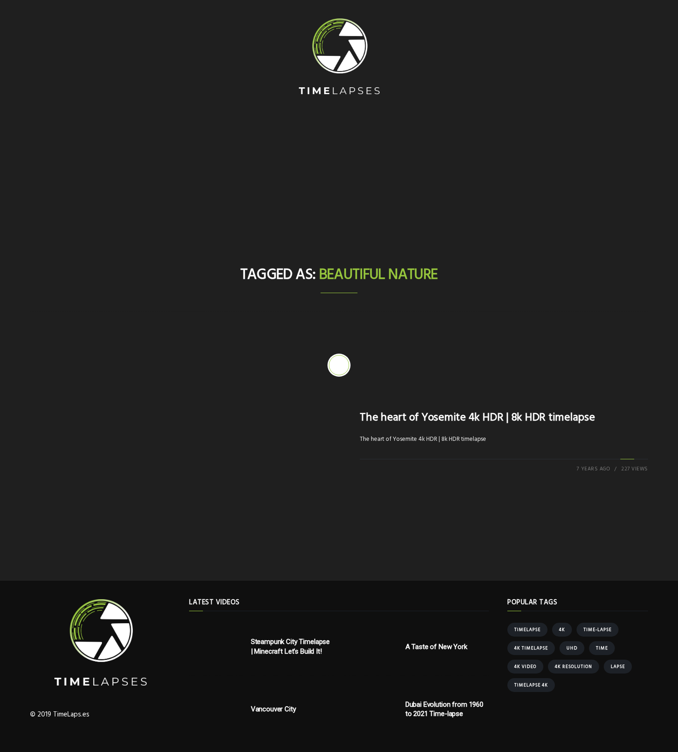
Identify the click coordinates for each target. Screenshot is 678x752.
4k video (525, 666)
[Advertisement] (339, 193)
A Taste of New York (436, 647)
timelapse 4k (531, 685)
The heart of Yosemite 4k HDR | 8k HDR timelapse (477, 418)
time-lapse (597, 629)
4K (562, 629)
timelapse (527, 629)
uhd (571, 648)
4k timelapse (531, 648)
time (602, 648)
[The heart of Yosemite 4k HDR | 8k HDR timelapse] (339, 365)
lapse (618, 666)
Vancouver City (273, 709)
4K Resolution (573, 666)
